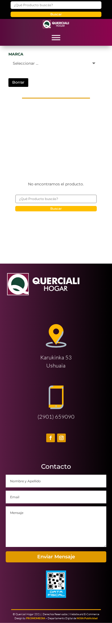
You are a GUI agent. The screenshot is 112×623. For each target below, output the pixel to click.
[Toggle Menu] (56, 37)
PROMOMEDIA (35, 618)
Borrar (18, 82)
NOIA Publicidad (87, 618)
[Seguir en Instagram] (61, 438)
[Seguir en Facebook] (50, 438)
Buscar (56, 14)
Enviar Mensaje (56, 557)
